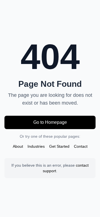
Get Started (59, 146)
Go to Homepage (50, 122)
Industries (36, 146)
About (18, 146)
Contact (81, 146)
